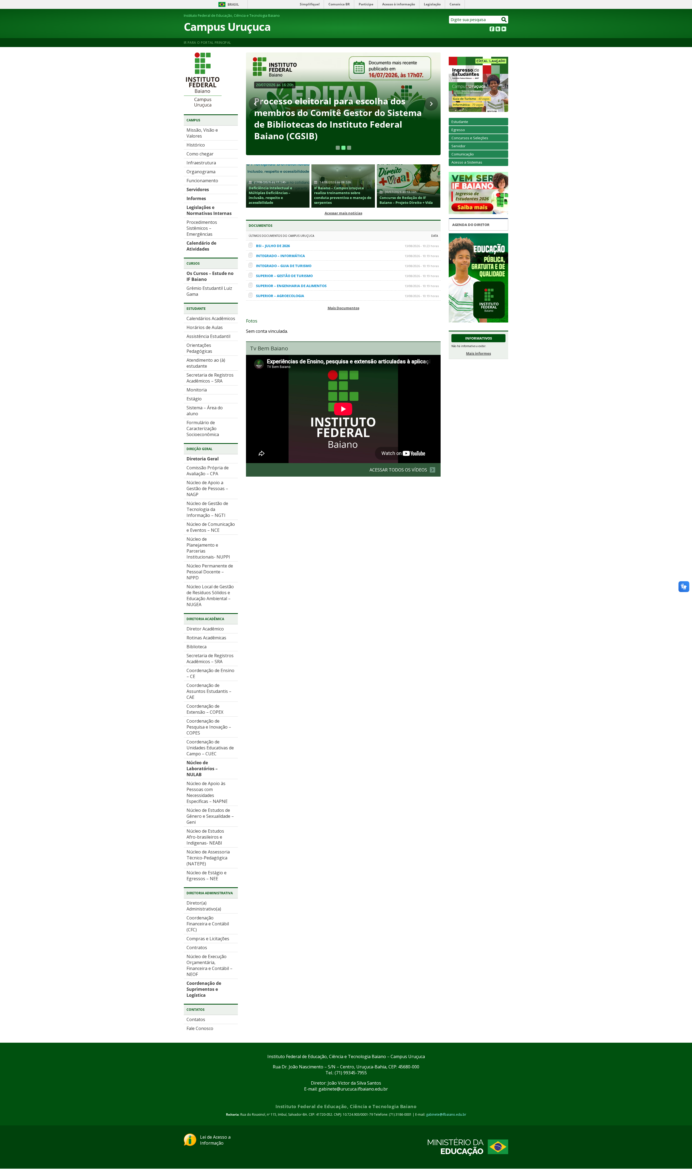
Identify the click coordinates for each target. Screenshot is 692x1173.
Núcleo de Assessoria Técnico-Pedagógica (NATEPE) (208, 858)
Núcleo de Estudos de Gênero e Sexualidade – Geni (210, 816)
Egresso (458, 129)
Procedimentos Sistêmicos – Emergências (202, 228)
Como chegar (200, 154)
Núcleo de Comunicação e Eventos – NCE (211, 527)
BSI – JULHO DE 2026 (273, 245)
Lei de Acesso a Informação (215, 1140)
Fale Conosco (200, 1028)
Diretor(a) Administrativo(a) (204, 906)
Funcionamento (202, 181)
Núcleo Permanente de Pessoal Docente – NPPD (210, 572)
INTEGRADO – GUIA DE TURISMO (283, 265)
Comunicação (462, 154)
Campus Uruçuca (227, 26)
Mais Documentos (343, 307)
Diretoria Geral (203, 459)
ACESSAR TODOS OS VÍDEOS (398, 470)
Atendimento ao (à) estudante (206, 363)
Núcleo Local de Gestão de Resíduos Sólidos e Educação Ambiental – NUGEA (210, 595)
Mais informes (478, 353)
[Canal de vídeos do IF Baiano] (503, 30)
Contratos (197, 948)
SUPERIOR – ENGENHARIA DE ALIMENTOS (291, 285)
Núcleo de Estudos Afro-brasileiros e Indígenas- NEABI (205, 837)
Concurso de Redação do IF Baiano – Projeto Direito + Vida (406, 200)
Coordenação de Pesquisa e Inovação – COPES (209, 727)
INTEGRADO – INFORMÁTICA (280, 255)
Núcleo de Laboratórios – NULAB (202, 768)
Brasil (233, 4)
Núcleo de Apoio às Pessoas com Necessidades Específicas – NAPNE (207, 792)
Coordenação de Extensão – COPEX (205, 709)
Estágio (194, 399)
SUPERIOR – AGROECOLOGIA (280, 295)
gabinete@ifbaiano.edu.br (446, 1114)
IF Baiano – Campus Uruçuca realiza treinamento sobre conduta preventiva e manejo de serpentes (342, 195)
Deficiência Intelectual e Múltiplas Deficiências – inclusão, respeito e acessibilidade (270, 195)
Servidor (458, 146)
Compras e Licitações (208, 939)
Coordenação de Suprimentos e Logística (204, 989)
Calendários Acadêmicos (211, 318)
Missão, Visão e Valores (202, 133)
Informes (196, 198)
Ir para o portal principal (207, 42)
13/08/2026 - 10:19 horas (422, 256)
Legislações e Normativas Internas (210, 210)
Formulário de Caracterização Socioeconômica (203, 428)
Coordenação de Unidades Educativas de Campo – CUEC (210, 748)
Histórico (196, 145)
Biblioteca (197, 647)
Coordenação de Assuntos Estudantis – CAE (209, 691)
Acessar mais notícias (343, 213)
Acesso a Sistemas (466, 162)
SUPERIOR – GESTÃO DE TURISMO (284, 275)
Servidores (198, 189)
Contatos (196, 1019)
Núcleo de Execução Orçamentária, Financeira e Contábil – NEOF (209, 965)
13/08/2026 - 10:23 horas (422, 246)
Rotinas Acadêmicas (206, 638)
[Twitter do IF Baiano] (497, 30)
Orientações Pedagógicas (199, 348)
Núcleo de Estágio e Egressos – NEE (207, 876)
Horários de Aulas (205, 327)
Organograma (201, 172)
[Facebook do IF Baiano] (492, 30)
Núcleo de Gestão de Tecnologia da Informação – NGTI (207, 509)
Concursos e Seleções (469, 137)
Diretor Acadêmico (205, 629)
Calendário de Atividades (201, 246)
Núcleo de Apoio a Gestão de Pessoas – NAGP (207, 488)
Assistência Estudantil (208, 336)
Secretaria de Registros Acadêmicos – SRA (210, 378)
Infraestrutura (201, 163)
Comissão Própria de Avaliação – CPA (208, 471)
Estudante (459, 121)
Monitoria (197, 390)
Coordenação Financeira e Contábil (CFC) (208, 924)
